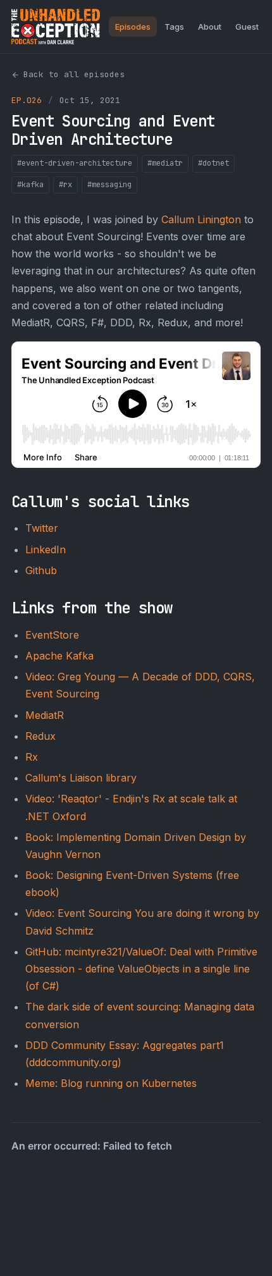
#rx (65, 185)
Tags (174, 26)
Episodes (133, 26)
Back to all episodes (74, 74)
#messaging (109, 185)
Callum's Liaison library (81, 777)
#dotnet (213, 163)
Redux (40, 736)
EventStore (52, 635)
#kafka (30, 185)
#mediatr (165, 163)
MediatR (44, 715)
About (209, 26)
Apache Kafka (59, 655)
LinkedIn (45, 549)
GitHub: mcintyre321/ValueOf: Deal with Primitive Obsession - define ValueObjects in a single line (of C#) (141, 968)
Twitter (41, 528)
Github (41, 570)
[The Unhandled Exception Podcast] (55, 26)
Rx (31, 757)
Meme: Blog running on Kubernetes (111, 1083)
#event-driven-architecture (74, 163)
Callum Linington (201, 219)
